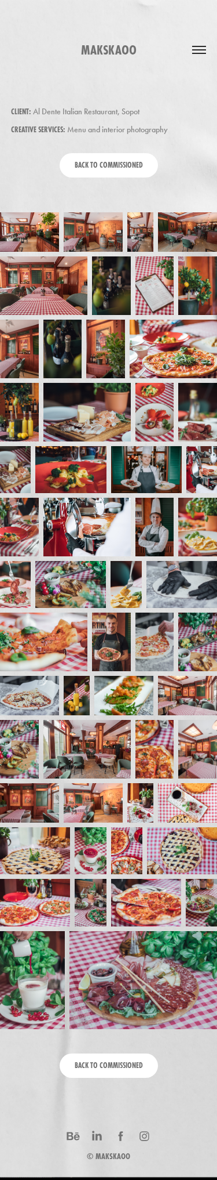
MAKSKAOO (112, 1156)
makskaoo (109, 50)
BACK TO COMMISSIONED (109, 165)
